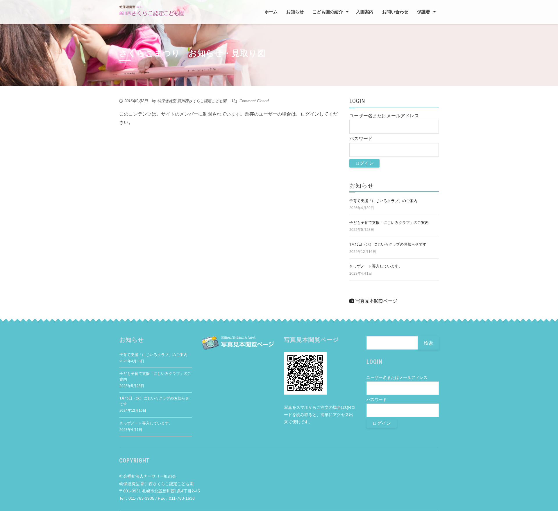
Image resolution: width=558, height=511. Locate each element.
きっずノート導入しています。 (375, 266)
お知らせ (295, 12)
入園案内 (364, 12)
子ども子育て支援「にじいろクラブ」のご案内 (389, 222)
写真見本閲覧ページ (375, 300)
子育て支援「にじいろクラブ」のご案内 (383, 201)
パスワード (361, 138)
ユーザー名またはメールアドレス (384, 115)
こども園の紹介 (327, 12)
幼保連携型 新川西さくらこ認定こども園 (191, 101)
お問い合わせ (395, 12)
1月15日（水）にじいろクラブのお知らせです (387, 244)
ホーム (271, 12)
